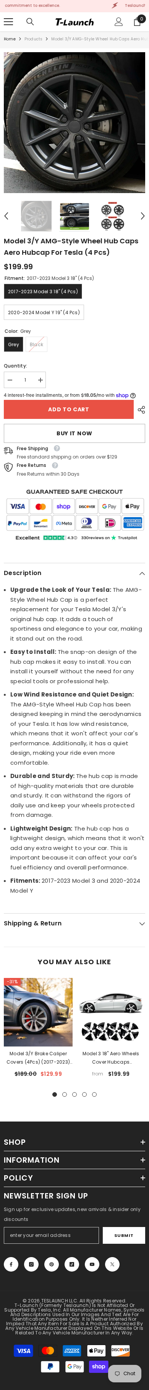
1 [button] (54, 1094)
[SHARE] (139, 410)
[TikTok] (72, 1264)
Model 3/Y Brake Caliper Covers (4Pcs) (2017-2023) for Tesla (38, 1058)
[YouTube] (92, 1264)
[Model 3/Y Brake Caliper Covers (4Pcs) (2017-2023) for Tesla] (38, 1012)
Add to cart (68, 409)
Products (33, 39)
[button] (6, 216)
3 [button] (74, 1094)
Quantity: (15, 366)
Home (10, 39)
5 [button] (94, 1094)
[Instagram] (31, 1264)
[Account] (119, 22)
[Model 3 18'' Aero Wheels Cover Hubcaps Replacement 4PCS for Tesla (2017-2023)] (110, 1012)
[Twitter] (112, 1264)
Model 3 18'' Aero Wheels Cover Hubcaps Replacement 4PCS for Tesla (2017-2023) (111, 1058)
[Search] (30, 21)
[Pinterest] (51, 1264)
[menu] (8, 21)
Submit (124, 1235)
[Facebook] (11, 1264)
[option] (74, 122)
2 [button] (64, 1094)
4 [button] (84, 1094)
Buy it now (74, 433)
